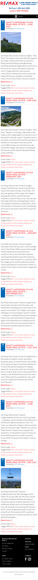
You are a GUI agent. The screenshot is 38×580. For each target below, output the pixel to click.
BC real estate (17, 88)
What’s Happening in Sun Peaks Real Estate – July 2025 (21, 346)
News (13, 85)
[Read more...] (6, 82)
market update (23, 90)
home (33, 88)
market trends (11, 90)
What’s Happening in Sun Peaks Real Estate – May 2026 (21, 99)
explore (27, 88)
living (3, 90)
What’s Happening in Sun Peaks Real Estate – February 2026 (19, 174)
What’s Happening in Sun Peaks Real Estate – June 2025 (19, 404)
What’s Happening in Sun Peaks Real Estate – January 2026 (21, 233)
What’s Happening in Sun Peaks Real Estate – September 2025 (19, 291)
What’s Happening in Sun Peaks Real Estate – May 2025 (21, 461)
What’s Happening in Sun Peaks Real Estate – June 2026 (19, 24)
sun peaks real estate (14, 93)
